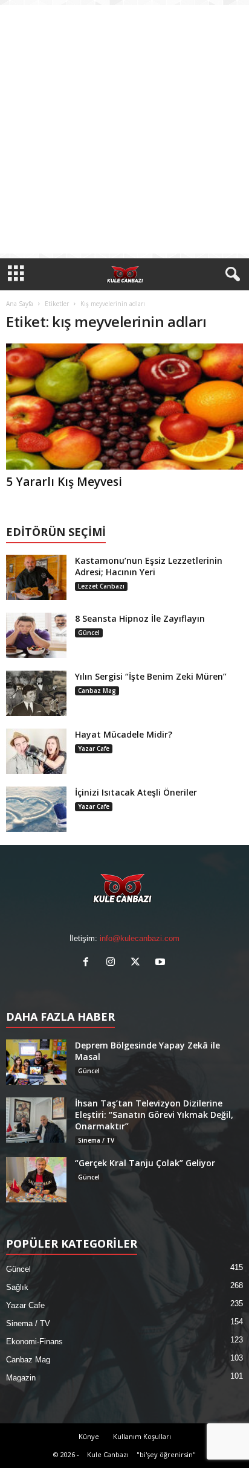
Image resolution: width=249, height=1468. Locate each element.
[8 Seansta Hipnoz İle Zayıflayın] (36, 635)
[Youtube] (161, 963)
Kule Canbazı (108, 1454)
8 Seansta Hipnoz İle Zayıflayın (140, 618)
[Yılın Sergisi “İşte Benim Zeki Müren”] (36, 693)
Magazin (21, 1377)
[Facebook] (88, 963)
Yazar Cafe (93, 748)
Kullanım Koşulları (142, 1436)
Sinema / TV (96, 1140)
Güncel (89, 632)
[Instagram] (113, 963)
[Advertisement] (124, 129)
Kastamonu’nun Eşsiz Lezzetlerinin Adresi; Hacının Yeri (148, 566)
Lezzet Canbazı (101, 586)
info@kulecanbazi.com (139, 938)
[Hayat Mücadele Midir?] (36, 751)
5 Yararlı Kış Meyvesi (64, 482)
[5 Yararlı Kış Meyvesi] (124, 406)
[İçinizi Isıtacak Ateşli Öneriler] (36, 809)
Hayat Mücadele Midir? (123, 734)
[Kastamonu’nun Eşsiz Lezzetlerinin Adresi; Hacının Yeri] (36, 577)
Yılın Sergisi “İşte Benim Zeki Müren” (151, 676)
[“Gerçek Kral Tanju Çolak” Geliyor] (36, 1179)
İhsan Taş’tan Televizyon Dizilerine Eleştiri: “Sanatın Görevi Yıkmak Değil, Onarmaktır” (154, 1114)
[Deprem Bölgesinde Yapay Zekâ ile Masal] (36, 1062)
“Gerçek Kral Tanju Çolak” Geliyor (145, 1163)
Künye (89, 1436)
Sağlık (17, 1287)
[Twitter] (138, 963)
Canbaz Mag (97, 690)
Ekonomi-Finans (34, 1341)
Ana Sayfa (19, 303)
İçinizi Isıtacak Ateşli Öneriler (136, 792)
